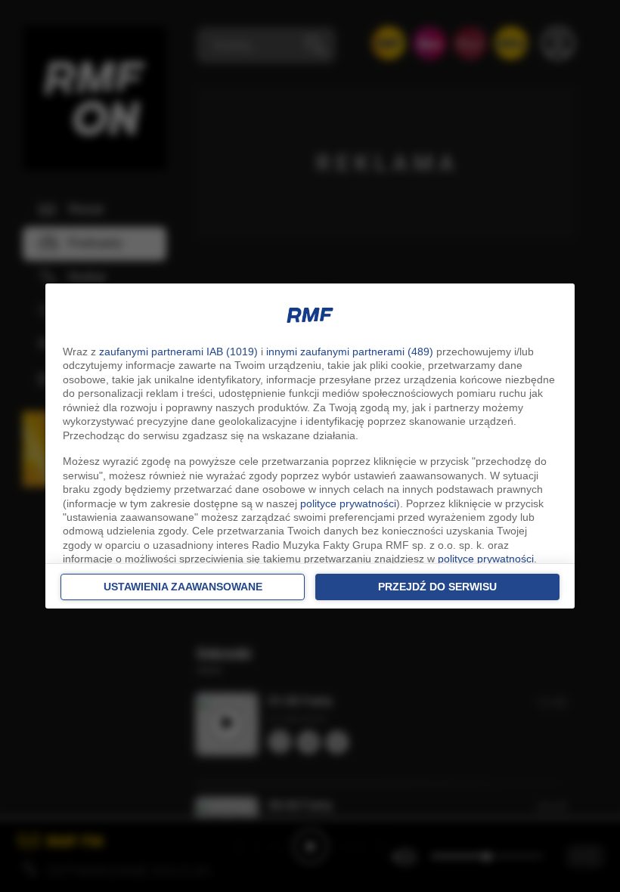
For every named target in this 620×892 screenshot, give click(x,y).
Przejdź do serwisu (437, 587)
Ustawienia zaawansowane (183, 587)
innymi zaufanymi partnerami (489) (349, 351)
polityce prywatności (348, 503)
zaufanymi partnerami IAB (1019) (178, 351)
